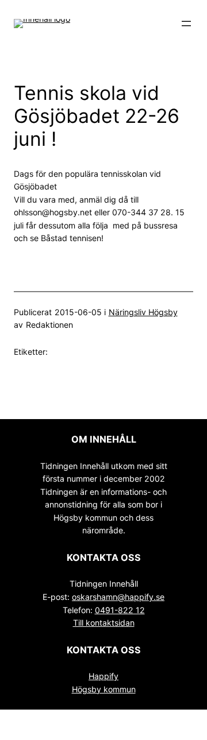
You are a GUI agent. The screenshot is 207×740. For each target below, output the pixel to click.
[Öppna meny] (186, 23)
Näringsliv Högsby (143, 312)
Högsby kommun (104, 689)
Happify (103, 676)
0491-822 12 (120, 610)
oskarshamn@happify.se (118, 597)
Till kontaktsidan (104, 622)
